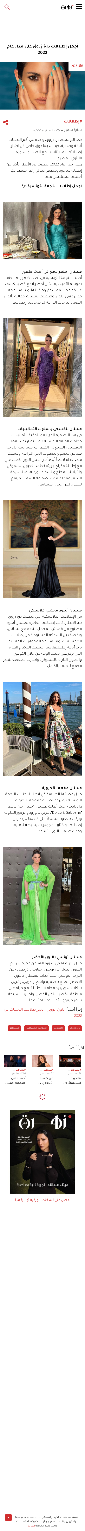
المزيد (31, 1526)
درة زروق (75, 1028)
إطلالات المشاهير (36, 1028)
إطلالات (58, 1028)
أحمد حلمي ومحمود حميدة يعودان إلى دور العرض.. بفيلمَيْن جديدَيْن (15, 1081)
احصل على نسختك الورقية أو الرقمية (42, 1200)
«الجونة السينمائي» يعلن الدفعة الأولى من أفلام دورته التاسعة (71, 1081)
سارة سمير (73, 130)
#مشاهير (76, 1070)
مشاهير (14, 1028)
